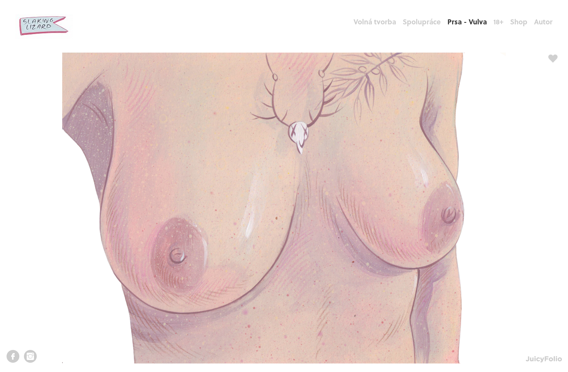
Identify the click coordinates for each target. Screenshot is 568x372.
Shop (518, 21)
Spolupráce (422, 21)
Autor (543, 21)
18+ (498, 21)
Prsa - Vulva (467, 21)
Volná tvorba (375, 21)
